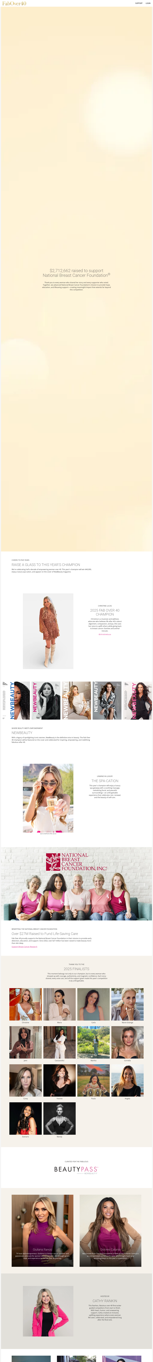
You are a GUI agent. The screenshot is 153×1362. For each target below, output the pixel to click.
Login (148, 3)
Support (139, 3)
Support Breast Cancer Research (24, 947)
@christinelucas (105, 634)
